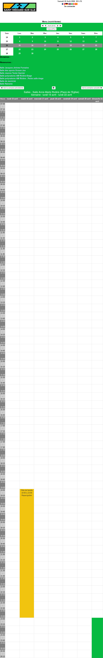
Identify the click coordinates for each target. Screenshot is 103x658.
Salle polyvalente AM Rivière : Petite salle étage (21, 78)
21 (96, 45)
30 (32, 53)
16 (7, 45)
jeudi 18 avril (55, 99)
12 (71, 41)
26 (71, 49)
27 (83, 49)
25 (58, 49)
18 (7, 53)
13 (83, 41)
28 (96, 49)
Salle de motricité (8, 81)
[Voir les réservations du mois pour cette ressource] (45, 25)
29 (20, 53)
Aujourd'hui (51, 29)
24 (45, 49)
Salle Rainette (6, 83)
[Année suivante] (60, 25)
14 (7, 37)
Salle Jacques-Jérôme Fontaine (14, 67)
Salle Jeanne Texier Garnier (12, 73)
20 (83, 45)
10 (45, 41)
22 (20, 49)
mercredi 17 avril (41, 99)
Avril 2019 (51, 25)
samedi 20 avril (84, 99)
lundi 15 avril (12, 99)
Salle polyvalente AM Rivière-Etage (16, 75)
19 (71, 45)
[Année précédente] (42, 25)
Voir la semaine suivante (91, 88)
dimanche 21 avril (97, 100)
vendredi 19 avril (70, 99)
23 (32, 49)
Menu (51, 21)
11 (58, 41)
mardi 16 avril (26, 99)
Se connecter (69, 6)
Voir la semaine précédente (12, 88)
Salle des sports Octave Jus (13, 70)
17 (45, 45)
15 (7, 41)
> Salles (3, 59)
